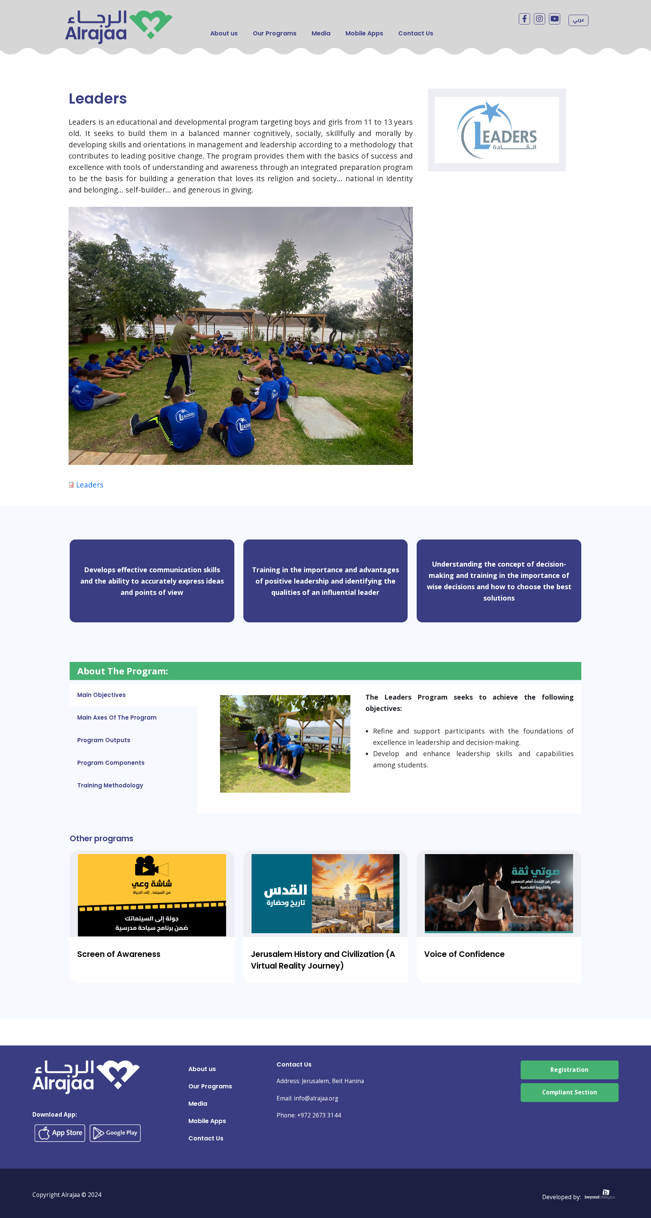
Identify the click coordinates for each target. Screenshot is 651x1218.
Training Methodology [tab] (110, 785)
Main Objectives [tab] (101, 695)
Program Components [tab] (111, 763)
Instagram (539, 18)
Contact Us (415, 33)
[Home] (119, 16)
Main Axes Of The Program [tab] (117, 717)
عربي (578, 19)
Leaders (90, 485)
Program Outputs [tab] (103, 740)
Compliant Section (569, 1092)
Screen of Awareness (118, 954)
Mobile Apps (364, 33)
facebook (524, 18)
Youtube (554, 18)
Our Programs (274, 33)
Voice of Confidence (464, 954)
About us (224, 33)
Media (321, 33)
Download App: (54, 1115)
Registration (569, 1070)
